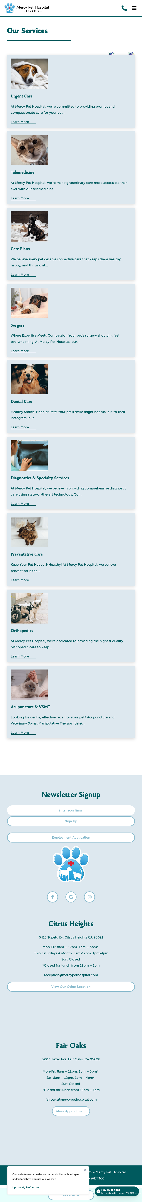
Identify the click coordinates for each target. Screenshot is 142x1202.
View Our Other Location (71, 986)
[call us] (124, 8)
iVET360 (97, 1178)
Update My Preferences (26, 1187)
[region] (48, 1180)
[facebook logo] (52, 897)
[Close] (85, 1169)
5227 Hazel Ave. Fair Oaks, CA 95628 (71, 1059)
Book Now (71, 1195)
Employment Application (71, 837)
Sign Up (71, 821)
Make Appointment (71, 1111)
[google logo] (71, 897)
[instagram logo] (89, 897)
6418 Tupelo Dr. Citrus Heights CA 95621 (71, 937)
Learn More (20, 275)
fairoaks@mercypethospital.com (71, 1099)
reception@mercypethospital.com (71, 975)
